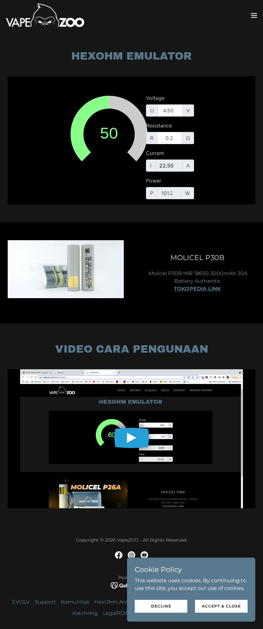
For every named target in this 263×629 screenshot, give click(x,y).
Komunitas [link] (75, 602)
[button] (254, 15)
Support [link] (45, 602)
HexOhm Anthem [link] (117, 602)
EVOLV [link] (21, 602)
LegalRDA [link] (115, 613)
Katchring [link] (85, 613)
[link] (45, 15)
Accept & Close (221, 606)
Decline (161, 606)
